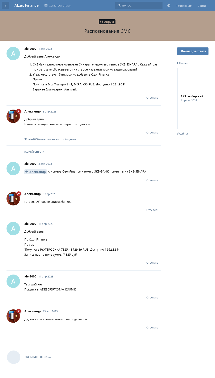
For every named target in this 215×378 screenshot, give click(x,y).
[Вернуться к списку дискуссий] (5, 5)
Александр (37, 172)
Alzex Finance (26, 5)
